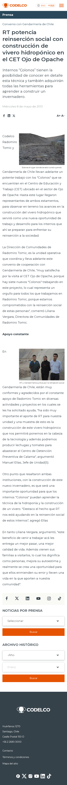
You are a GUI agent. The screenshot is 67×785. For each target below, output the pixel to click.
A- (63, 115)
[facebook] (7, 599)
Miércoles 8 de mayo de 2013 (22, 106)
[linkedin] (27, 599)
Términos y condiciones (15, 757)
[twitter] (17, 599)
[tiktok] (59, 599)
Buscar (33, 632)
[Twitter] (13, 115)
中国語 (51, 6)
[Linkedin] (9, 115)
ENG (43, 6)
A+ (58, 115)
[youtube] (38, 599)
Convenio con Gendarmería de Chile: (28, 24)
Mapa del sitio (10, 763)
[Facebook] (4, 115)
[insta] (49, 599)
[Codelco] (14, 5)
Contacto (7, 750)
